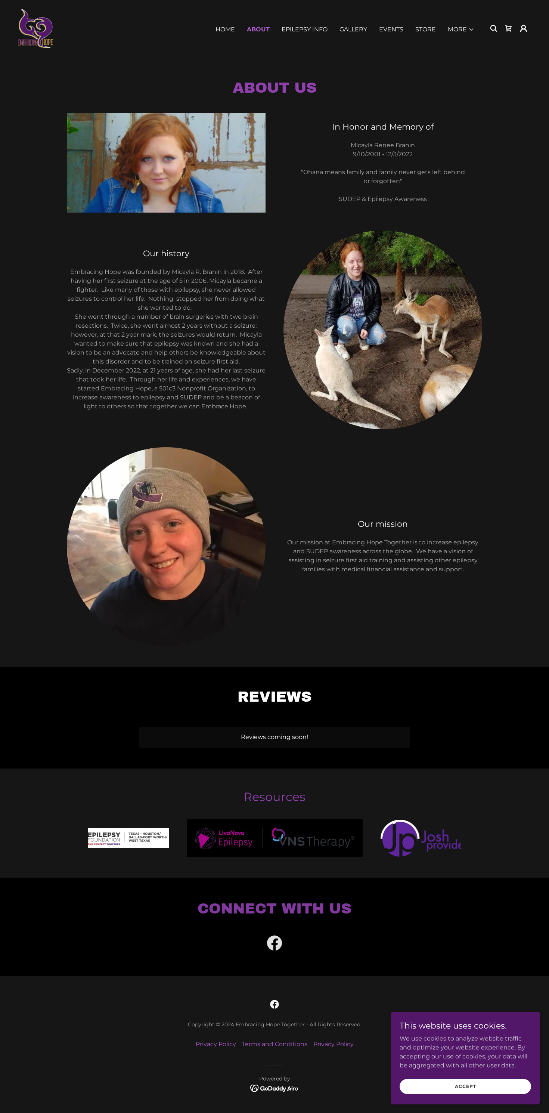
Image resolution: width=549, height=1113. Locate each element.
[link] (35, 27)
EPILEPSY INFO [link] (305, 29)
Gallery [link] (353, 29)
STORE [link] (425, 29)
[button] (461, 29)
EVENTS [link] (391, 29)
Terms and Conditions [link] (274, 1044)
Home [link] (225, 29)
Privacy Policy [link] (216, 1044)
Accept (465, 1086)
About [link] (258, 29)
